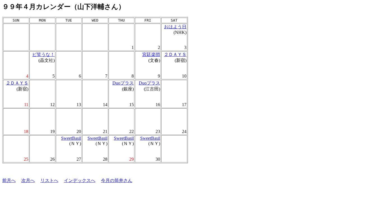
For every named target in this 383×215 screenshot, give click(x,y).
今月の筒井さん (116, 180)
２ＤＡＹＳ (175, 54)
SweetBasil (71, 138)
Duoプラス (123, 83)
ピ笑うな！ (43, 54)
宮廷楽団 (151, 54)
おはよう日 (175, 26)
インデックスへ (79, 180)
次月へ (28, 180)
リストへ (49, 180)
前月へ (9, 180)
